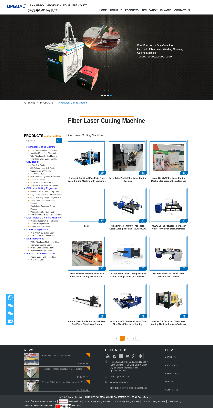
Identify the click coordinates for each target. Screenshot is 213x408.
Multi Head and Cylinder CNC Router (45, 176)
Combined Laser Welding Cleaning (44, 220)
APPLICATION (149, 10)
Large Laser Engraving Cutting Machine (46, 194)
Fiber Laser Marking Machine (41, 245)
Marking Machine (35, 238)
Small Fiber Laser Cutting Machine (44, 159)
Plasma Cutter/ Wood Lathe (40, 253)
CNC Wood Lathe (37, 259)
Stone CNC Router (37, 179)
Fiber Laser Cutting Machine (73, 102)
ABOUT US (116, 10)
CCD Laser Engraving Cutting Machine (45, 197)
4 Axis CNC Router (37, 165)
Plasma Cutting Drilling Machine (43, 257)
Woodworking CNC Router (40, 171)
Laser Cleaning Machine (40, 226)
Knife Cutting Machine (37, 229)
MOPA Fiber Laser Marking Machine (44, 242)
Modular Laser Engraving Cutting (43, 212)
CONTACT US (182, 10)
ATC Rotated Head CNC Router (42, 168)
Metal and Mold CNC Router (41, 182)
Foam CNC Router (37, 173)
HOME (103, 10)
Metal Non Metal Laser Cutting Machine (46, 191)
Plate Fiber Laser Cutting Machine (43, 150)
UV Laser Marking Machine (41, 250)
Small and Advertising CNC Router (44, 185)
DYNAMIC (165, 10)
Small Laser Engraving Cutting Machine (46, 214)
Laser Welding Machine (39, 223)
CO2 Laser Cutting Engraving (41, 188)
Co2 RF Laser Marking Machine (42, 247)
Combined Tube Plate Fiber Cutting (44, 153)
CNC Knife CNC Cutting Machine (43, 233)
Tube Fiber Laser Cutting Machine (43, 156)
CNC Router (32, 161)
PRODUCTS (132, 10)
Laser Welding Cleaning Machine (43, 217)
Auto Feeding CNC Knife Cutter (42, 235)
